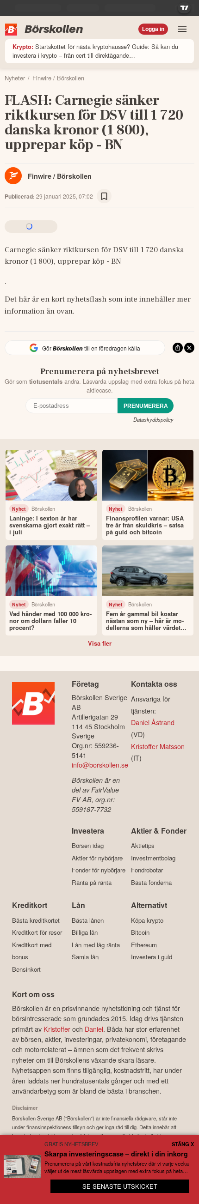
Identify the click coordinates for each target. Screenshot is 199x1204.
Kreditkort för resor (37, 932)
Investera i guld (151, 957)
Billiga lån (85, 932)
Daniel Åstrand (152, 722)
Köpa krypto (147, 920)
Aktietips (143, 845)
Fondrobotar (147, 870)
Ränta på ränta (92, 882)
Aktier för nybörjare (97, 857)
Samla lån (85, 957)
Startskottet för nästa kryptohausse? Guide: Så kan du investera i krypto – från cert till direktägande (95, 51)
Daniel (94, 1029)
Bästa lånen (88, 920)
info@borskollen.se (100, 764)
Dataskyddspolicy (153, 419)
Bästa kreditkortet (36, 920)
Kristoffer (57, 1029)
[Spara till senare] (104, 196)
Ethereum (144, 944)
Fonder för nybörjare (98, 870)
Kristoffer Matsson (158, 746)
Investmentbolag (153, 857)
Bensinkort (26, 969)
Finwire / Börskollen (60, 176)
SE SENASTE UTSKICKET (119, 1186)
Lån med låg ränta (96, 944)
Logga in (153, 29)
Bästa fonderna (151, 882)
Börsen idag (88, 845)
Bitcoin (140, 932)
